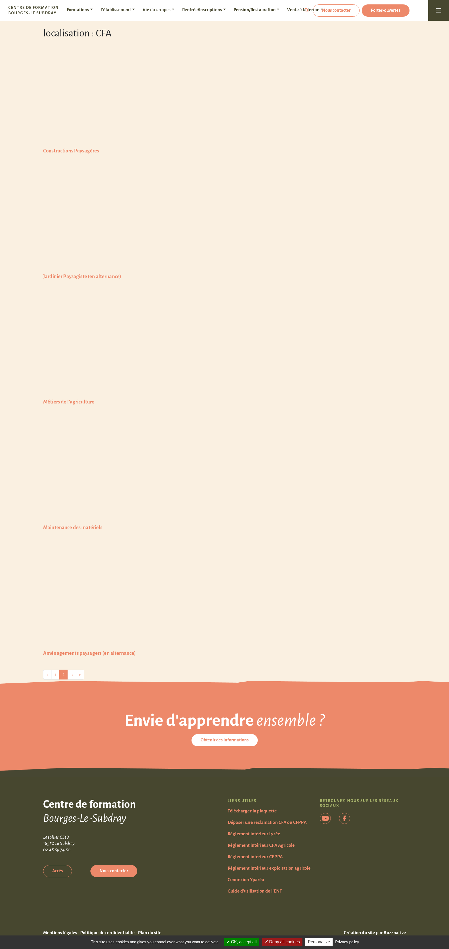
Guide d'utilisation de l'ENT (255, 891)
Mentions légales (60, 932)
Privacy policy (347, 942)
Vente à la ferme (303, 10)
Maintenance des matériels (73, 527)
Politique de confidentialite (107, 932)
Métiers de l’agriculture (68, 402)
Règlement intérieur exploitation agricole (269, 868)
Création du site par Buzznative (375, 932)
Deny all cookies (284, 942)
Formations (78, 10)
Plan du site (149, 932)
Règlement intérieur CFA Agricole (261, 845)
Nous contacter (336, 10)
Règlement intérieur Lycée (254, 833)
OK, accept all (243, 942)
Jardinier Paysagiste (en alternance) (82, 276)
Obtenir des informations (225, 740)
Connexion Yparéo (246, 879)
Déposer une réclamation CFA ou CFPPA (267, 822)
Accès (57, 871)
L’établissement (116, 10)
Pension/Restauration (255, 10)
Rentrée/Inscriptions (202, 10)
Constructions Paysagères (71, 150)
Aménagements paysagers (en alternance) (89, 653)
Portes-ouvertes (385, 10)
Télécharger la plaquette (252, 811)
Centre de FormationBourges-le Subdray (33, 10)
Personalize (319, 942)
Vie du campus (156, 10)
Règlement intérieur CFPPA (255, 856)
